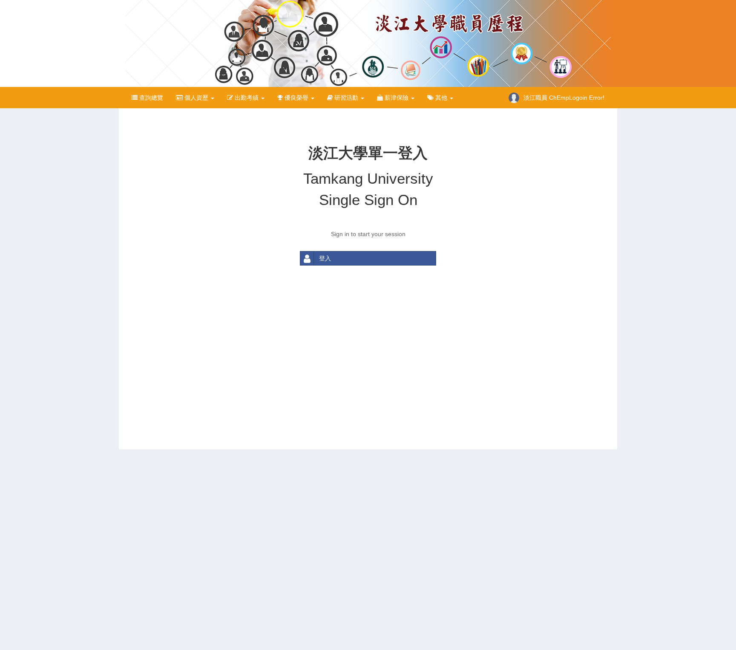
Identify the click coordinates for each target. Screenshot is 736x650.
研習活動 (346, 97)
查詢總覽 (150, 97)
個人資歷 (196, 97)
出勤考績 (246, 97)
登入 (325, 258)
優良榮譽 (296, 97)
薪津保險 (396, 97)
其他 (441, 97)
